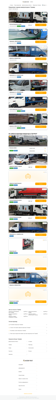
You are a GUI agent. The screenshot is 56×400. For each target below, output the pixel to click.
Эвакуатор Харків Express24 (15, 183)
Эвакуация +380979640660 (15, 41)
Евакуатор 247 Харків (14, 301)
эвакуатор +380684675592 (15, 58)
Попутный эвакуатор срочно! (15, 200)
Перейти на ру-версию (28, 393)
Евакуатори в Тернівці (37, 5)
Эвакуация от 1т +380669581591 (16, 92)
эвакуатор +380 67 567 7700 (15, 126)
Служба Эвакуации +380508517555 (16, 268)
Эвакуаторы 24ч (12, 251)
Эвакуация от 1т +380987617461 (16, 75)
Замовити (41, 24)
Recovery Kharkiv (13, 147)
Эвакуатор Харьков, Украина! (15, 166)
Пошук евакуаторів (17, 5)
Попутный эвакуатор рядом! (15, 24)
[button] (46, 17)
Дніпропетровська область (27, 5)
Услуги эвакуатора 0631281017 (16, 109)
